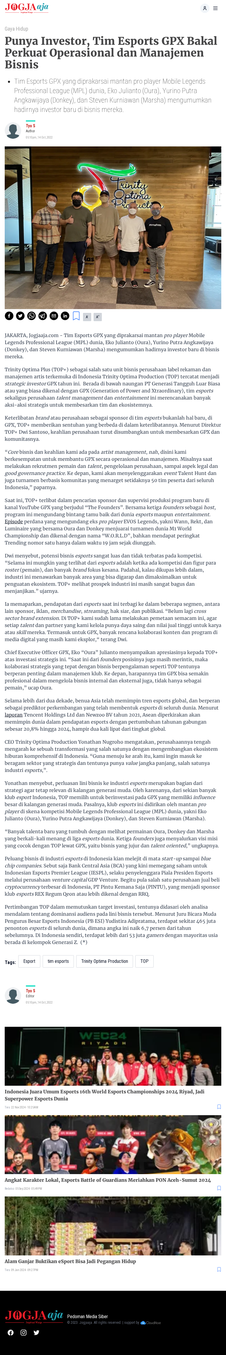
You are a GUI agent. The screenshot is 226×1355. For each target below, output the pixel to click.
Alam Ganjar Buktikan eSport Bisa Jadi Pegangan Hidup (70, 1261)
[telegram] (42, 315)
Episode (14, 521)
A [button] (87, 316)
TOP (144, 961)
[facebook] (9, 315)
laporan (14, 715)
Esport (29, 961)
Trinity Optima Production (104, 961)
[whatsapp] (31, 315)
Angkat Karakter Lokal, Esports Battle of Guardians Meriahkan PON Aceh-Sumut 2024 (108, 1180)
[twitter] (20, 315)
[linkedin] (65, 315)
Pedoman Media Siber (87, 1316)
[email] (53, 315)
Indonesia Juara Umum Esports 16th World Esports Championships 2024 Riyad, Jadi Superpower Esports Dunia (105, 1095)
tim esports (58, 961)
